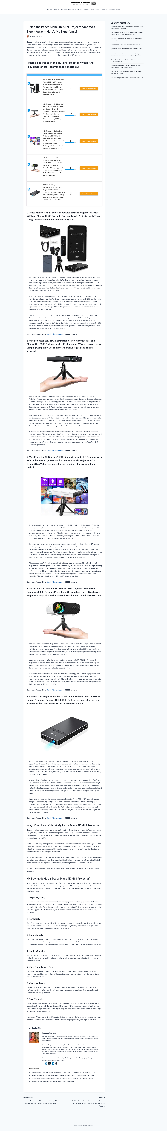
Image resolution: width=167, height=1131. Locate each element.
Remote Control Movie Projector (66, 703)
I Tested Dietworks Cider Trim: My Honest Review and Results (126, 44)
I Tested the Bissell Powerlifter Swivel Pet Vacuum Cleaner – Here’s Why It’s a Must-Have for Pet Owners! (87, 1102)
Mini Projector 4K (38, 457)
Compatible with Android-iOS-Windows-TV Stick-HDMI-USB (69, 595)
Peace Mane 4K (37, 212)
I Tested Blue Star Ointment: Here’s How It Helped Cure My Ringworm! (52, 1081)
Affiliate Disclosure (91, 10)
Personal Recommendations (71, 10)
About (56, 10)
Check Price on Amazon (88, 88)
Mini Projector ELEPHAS (42, 340)
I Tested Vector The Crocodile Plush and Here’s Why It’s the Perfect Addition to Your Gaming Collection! (62, 1078)
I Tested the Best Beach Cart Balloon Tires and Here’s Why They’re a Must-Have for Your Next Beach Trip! (63, 1072)
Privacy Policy (114, 10)
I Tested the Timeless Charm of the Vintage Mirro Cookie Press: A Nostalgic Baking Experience (41, 1101)
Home (49, 10)
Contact (104, 10)
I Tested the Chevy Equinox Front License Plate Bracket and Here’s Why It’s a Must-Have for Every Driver (62, 1075)
